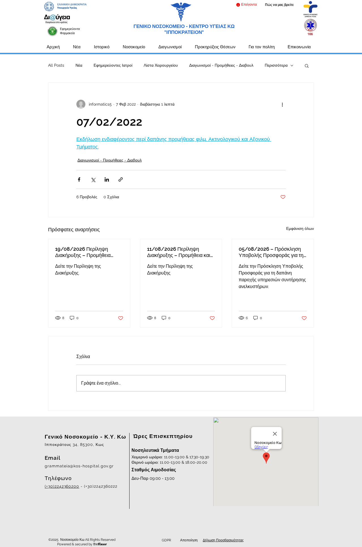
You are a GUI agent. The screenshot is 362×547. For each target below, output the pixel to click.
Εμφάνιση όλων (300, 228)
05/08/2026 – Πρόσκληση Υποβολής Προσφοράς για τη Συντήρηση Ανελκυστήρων (271, 252)
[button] (246, 5)
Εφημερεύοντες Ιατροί (113, 65)
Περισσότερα (276, 65)
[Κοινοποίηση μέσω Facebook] (79, 179)
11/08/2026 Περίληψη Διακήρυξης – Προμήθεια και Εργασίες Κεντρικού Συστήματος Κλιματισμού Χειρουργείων (178, 252)
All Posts (56, 65)
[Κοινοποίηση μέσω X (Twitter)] (93, 179)
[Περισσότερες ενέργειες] (282, 104)
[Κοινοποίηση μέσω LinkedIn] (106, 179)
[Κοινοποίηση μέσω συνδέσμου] (120, 179)
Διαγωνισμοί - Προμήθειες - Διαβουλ (221, 65)
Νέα (79, 65)
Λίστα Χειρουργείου (161, 65)
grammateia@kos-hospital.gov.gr (79, 466)
